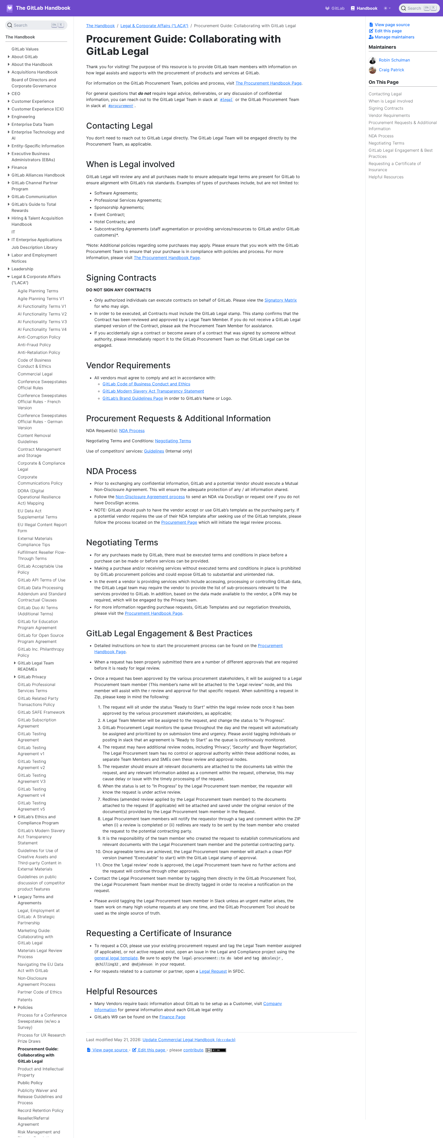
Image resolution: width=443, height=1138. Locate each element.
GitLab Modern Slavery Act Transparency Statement (153, 391)
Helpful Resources (386, 176)
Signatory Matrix (281, 300)
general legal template (116, 957)
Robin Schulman (394, 60)
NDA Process (381, 135)
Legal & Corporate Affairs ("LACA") (154, 25)
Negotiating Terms (386, 143)
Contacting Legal (385, 93)
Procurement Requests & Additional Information (403, 125)
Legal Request (213, 971)
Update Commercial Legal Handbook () (189, 1039)
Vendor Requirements (389, 115)
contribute (193, 1049)
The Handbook (100, 25)
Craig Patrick (391, 69)
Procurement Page (179, 522)
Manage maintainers (394, 36)
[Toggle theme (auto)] (387, 8)
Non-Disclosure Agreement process (150, 496)
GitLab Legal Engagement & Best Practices (401, 153)
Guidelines (154, 451)
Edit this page (388, 30)
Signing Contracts (386, 108)
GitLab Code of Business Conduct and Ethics (146, 383)
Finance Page (172, 1016)
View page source (392, 24)
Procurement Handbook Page (153, 613)
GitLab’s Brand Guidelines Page (133, 398)
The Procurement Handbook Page (268, 83)
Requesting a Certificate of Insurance (395, 166)
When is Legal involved (391, 101)
